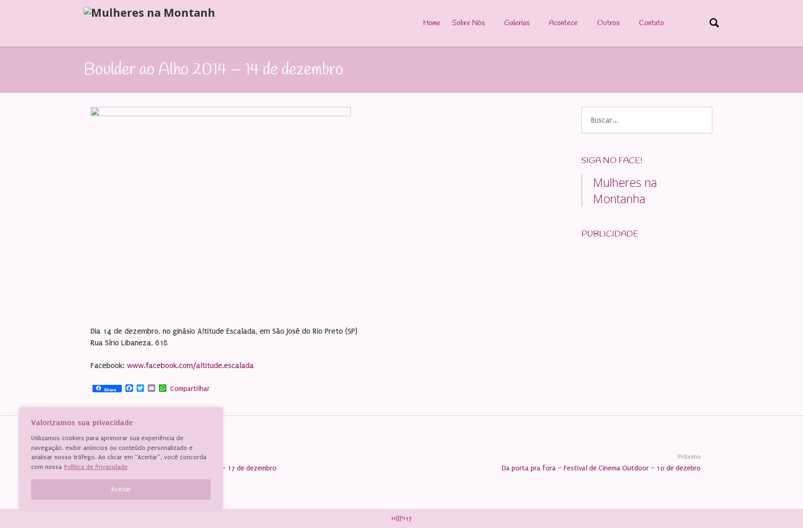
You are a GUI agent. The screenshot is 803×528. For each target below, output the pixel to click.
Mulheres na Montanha (625, 190)
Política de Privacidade (96, 466)
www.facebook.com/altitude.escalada (190, 365)
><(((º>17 (401, 518)
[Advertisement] (651, 306)
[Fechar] (213, 415)
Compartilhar (190, 388)
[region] (121, 458)
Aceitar (121, 489)
